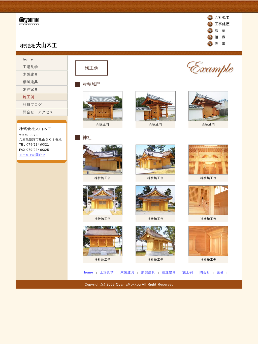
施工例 (28, 97)
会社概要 (222, 17)
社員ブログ (32, 104)
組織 (222, 37)
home (28, 59)
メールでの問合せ (32, 155)
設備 (222, 44)
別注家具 (30, 89)
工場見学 (30, 67)
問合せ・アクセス (38, 112)
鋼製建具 (30, 82)
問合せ (205, 272)
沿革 (222, 30)
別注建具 (169, 272)
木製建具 (30, 74)
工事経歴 (222, 24)
